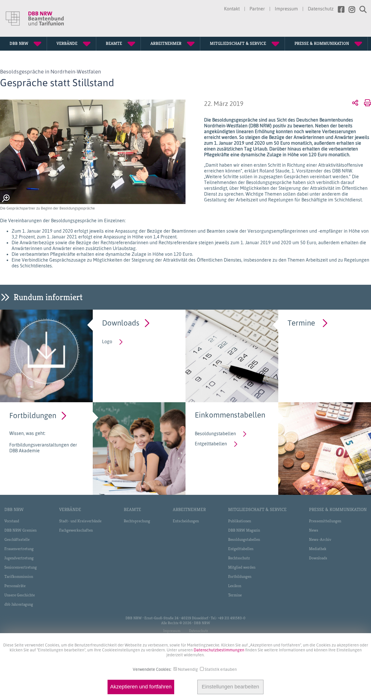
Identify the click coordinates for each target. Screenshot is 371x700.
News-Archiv (320, 539)
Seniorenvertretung (20, 567)
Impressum (286, 9)
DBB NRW (13, 509)
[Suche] (361, 9)
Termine (301, 322)
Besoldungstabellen (215, 433)
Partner (257, 9)
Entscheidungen (186, 520)
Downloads (120, 322)
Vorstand (11, 520)
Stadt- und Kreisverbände (80, 520)
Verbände (70, 509)
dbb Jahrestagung (18, 604)
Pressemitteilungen (325, 520)
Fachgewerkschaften (76, 530)
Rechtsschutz (239, 558)
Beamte (132, 509)
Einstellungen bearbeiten (230, 687)
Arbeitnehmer (189, 509)
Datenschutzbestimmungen (219, 649)
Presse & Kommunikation (338, 509)
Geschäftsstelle (17, 539)
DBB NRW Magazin (244, 530)
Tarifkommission (18, 576)
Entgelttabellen (211, 444)
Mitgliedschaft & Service (257, 509)
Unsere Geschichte (19, 595)
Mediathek (317, 548)
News (313, 530)
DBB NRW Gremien (20, 530)
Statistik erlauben (221, 669)
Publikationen (239, 520)
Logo (107, 341)
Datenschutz (321, 9)
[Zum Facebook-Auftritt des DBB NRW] (339, 9)
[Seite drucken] (366, 102)
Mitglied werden (241, 567)
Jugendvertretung (19, 558)
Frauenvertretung (19, 548)
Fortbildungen (32, 415)
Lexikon (234, 585)
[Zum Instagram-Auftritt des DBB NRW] (349, 9)
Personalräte (15, 585)
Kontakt (232, 9)
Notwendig (188, 669)
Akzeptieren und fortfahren (141, 687)
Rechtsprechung (137, 520)
